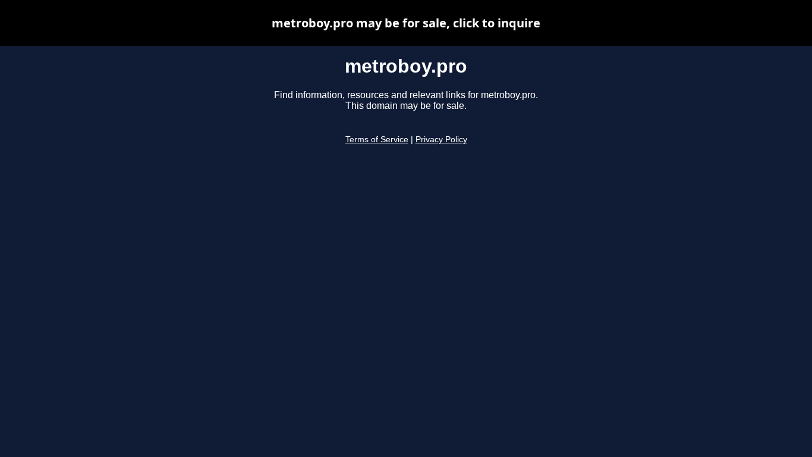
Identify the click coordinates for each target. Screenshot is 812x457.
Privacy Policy (441, 139)
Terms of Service (376, 139)
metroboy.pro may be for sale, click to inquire (406, 23)
